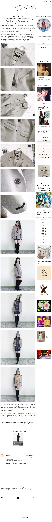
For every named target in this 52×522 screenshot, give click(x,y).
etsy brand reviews (44, 157)
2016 (43, 234)
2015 (44, 236)
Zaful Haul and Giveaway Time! (44, 126)
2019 (43, 230)
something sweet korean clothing (21, 422)
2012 (44, 240)
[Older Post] (33, 497)
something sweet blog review (20, 421)
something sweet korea (10, 422)
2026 (43, 219)
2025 (43, 221)
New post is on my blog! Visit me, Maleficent (16, 463)
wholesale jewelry (41, 346)
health (44, 151)
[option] (17, 439)
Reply (8, 465)
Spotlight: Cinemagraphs (44, 77)
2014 (44, 237)
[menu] (3, 1)
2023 (43, 224)
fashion (41, 212)
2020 (43, 228)
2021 (43, 227)
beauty (44, 148)
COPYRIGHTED (26, 519)
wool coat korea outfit (24, 423)
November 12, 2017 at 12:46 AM (30, 455)
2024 (43, 222)
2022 (44, 225)
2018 (43, 231)
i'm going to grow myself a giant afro (43, 102)
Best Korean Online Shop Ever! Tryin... (17, 443)
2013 (44, 239)
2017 (43, 233)
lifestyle (44, 140)
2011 (44, 242)
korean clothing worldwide (8, 421)
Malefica (8, 455)
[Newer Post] (2, 497)
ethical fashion (44, 154)
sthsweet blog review (15, 423)
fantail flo (24, 517)
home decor (43, 143)
